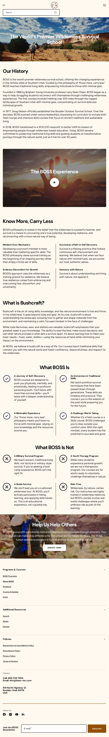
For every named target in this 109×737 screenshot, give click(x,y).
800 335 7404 (15, 678)
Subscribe (97, 728)
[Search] (56, 12)
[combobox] (31, 12)
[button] (4, 5)
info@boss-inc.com (21, 680)
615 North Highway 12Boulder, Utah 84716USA (14, 690)
